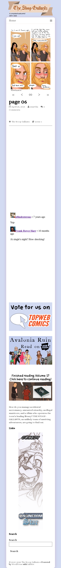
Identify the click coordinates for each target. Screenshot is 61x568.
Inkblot (30, 564)
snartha (34, 106)
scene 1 (38, 121)
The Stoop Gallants (21, 121)
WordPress (17, 564)
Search (13, 540)
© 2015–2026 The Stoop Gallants (24, 562)
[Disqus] (30, 168)
